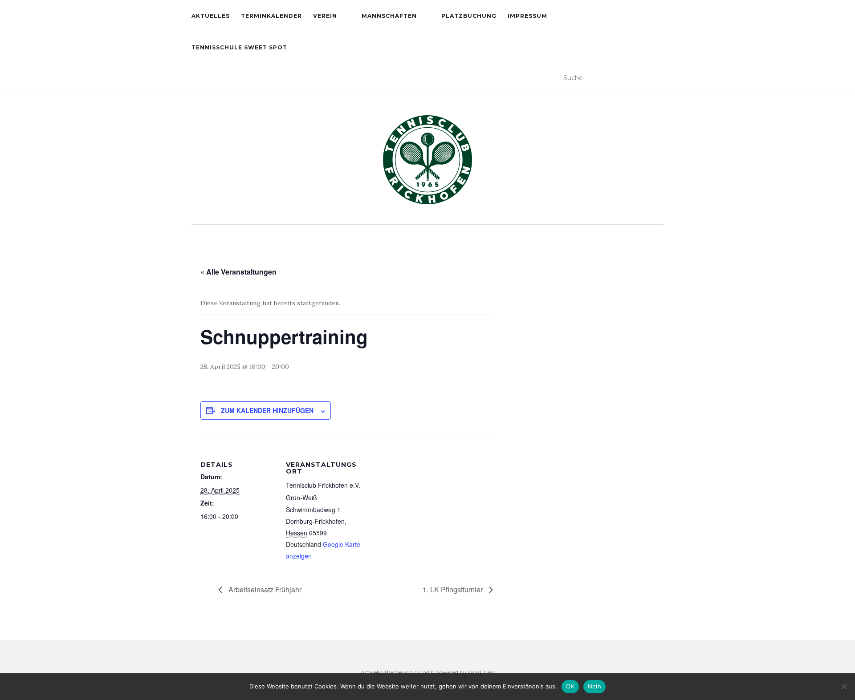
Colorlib (424, 672)
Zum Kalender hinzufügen (267, 410)
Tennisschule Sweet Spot (239, 47)
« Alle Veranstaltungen (238, 272)
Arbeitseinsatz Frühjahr (264, 589)
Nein (594, 686)
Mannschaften (389, 15)
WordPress (481, 672)
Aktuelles (210, 15)
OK (570, 686)
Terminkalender (271, 15)
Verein (325, 15)
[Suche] (658, 78)
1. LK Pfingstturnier (453, 589)
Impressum (527, 15)
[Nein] (843, 686)
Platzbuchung (469, 15)
